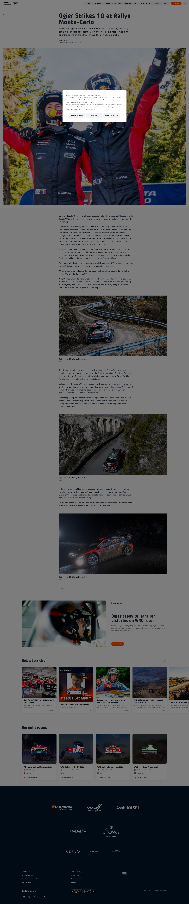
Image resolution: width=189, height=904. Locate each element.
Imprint (118, 107)
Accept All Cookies (111, 115)
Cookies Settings (77, 115)
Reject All (94, 115)
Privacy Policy (107, 107)
